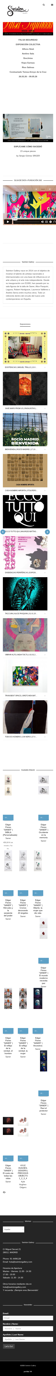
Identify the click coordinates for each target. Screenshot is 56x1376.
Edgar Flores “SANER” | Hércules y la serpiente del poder (8, 908)
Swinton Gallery (30, 1365)
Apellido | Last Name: (13, 1334)
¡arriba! (27, 1372)
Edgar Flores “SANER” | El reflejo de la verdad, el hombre (8, 1046)
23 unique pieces (28, 151)
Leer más (8, 817)
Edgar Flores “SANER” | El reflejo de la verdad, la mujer (23, 1046)
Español (7, 1229)
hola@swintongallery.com (20, 1262)
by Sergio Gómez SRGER (28, 156)
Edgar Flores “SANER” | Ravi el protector (43, 1105)
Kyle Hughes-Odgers (23, 1184)
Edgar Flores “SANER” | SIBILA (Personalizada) (10, 829)
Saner (8, 838)
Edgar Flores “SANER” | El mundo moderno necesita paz (43, 975)
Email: (6, 1313)
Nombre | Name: (10, 1324)
